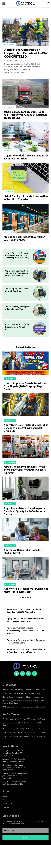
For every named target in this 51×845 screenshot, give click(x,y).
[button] (47, 3)
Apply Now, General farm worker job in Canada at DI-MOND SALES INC (14, 775)
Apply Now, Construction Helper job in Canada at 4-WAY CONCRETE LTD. (26, 53)
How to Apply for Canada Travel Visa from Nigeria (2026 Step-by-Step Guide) (17, 255)
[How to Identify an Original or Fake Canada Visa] (39, 311)
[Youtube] (34, 673)
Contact (5, 807)
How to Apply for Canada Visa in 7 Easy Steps (16, 289)
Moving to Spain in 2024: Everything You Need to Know (24, 238)
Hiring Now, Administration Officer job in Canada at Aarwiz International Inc (14, 767)
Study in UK (8, 191)
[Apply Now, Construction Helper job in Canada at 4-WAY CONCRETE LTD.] (25, 32)
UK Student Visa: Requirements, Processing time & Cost (24, 707)
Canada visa (9, 45)
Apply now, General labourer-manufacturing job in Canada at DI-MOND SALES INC (26, 630)
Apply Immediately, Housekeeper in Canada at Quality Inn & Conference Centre (24, 511)
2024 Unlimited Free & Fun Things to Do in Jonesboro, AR (17, 326)
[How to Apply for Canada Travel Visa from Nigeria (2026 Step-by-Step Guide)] (39, 257)
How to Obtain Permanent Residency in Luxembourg (22, 697)
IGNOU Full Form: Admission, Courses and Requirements (24, 732)
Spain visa (8, 232)
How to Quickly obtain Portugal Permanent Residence (23, 689)
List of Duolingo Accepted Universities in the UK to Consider (26, 198)
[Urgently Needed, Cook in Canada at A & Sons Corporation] (25, 137)
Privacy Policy (7, 803)
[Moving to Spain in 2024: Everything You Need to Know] (25, 218)
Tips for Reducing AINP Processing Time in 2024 (21, 693)
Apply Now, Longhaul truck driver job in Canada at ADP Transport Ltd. (13, 753)
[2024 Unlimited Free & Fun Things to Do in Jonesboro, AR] (39, 328)
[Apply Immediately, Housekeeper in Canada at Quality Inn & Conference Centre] (25, 488)
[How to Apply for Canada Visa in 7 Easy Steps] (39, 293)
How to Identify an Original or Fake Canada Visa (17, 307)
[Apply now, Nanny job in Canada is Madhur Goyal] (25, 529)
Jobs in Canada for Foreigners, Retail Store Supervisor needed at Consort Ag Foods (25, 469)
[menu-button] (3, 3)
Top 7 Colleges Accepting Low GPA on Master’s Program (24, 719)
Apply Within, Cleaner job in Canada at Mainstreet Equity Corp (26, 590)
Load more (24, 597)
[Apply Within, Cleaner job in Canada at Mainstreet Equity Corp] (25, 568)
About (4, 796)
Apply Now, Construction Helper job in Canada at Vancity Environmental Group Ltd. (26, 427)
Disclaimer (6, 800)
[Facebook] (16, 673)
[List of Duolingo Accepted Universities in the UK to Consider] (25, 178)
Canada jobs (9, 107)
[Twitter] (28, 673)
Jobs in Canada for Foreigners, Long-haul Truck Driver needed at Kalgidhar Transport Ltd (25, 114)
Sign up (25, 837)
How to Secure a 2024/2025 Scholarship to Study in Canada (25, 729)
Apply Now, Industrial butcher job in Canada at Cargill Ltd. (14, 783)
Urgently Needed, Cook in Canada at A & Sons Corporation (26, 157)
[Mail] (22, 673)
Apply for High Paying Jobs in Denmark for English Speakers (14, 760)
